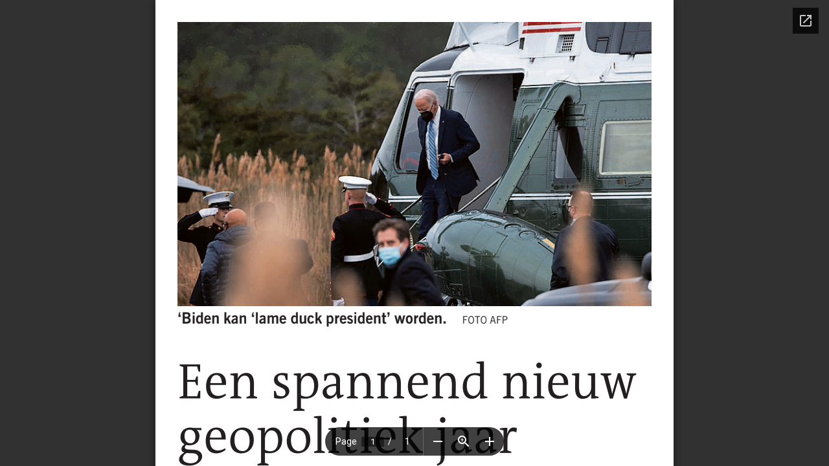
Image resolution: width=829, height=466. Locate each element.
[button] (438, 441)
